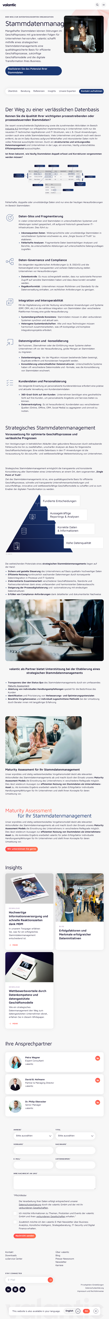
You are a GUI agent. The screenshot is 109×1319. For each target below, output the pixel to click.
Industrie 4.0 (11, 128)
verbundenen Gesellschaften (33, 1207)
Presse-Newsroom (65, 1258)
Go (86, 1311)
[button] (103, 4)
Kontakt (9, 1252)
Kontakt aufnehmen (91, 91)
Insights (52, 91)
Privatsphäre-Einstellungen (92, 1285)
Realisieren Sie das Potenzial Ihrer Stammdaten (27, 70)
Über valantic (62, 1252)
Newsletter (61, 1262)
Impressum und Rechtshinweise (90, 1291)
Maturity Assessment (18, 686)
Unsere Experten (67, 91)
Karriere (59, 1265)
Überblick (13, 91)
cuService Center (13, 1258)
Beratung (25, 91)
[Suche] (97, 4)
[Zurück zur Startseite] (9, 4)
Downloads (11, 1255)
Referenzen (39, 91)
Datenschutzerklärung (30, 1204)
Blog (58, 1255)
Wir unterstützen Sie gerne (21, 848)
